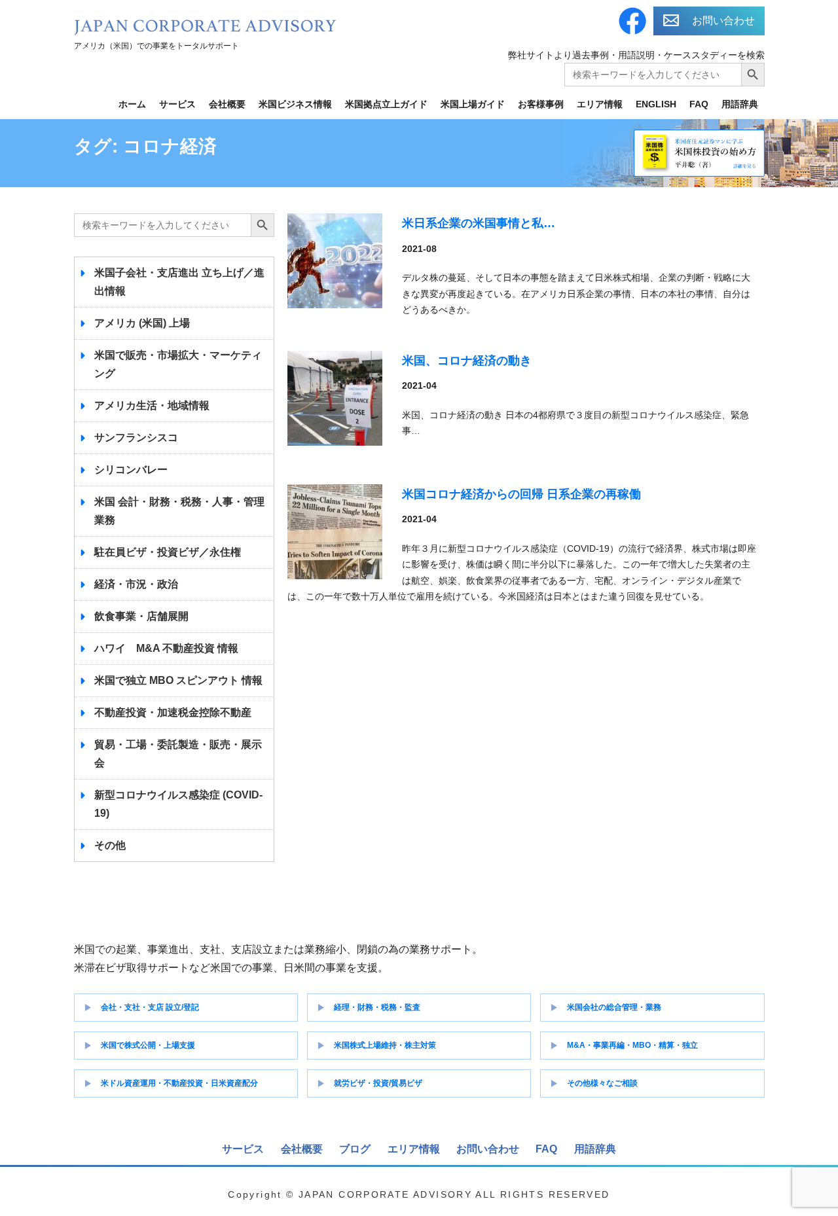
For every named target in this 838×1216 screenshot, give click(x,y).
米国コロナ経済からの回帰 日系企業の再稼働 (521, 494)
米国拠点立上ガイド (386, 104)
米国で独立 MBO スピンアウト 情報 (178, 680)
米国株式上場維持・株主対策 (385, 1045)
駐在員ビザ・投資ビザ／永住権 (167, 552)
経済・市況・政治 (136, 584)
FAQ (698, 104)
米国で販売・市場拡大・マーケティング (178, 364)
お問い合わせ (723, 20)
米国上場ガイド (473, 104)
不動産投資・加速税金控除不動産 (172, 712)
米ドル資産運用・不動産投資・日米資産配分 (179, 1083)
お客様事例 (541, 104)
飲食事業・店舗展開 (141, 616)
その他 (110, 845)
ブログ (355, 1148)
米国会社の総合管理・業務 (614, 1007)
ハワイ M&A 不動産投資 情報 (166, 648)
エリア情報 (600, 104)
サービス (177, 104)
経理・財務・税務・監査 (377, 1007)
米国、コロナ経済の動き (467, 360)
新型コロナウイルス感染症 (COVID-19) (178, 804)
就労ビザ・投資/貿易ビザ (378, 1083)
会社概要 (227, 104)
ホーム (132, 104)
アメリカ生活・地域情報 (152, 405)
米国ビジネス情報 (295, 104)
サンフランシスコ (136, 437)
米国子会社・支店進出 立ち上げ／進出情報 (179, 281)
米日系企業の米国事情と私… (478, 223)
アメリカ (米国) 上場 (142, 323)
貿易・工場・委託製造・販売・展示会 (178, 753)
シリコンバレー (131, 469)
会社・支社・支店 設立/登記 (150, 1007)
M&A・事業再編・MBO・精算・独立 (632, 1045)
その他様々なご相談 (602, 1083)
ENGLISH (656, 104)
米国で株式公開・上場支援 (148, 1045)
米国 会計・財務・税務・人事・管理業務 (179, 511)
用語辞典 (739, 104)
